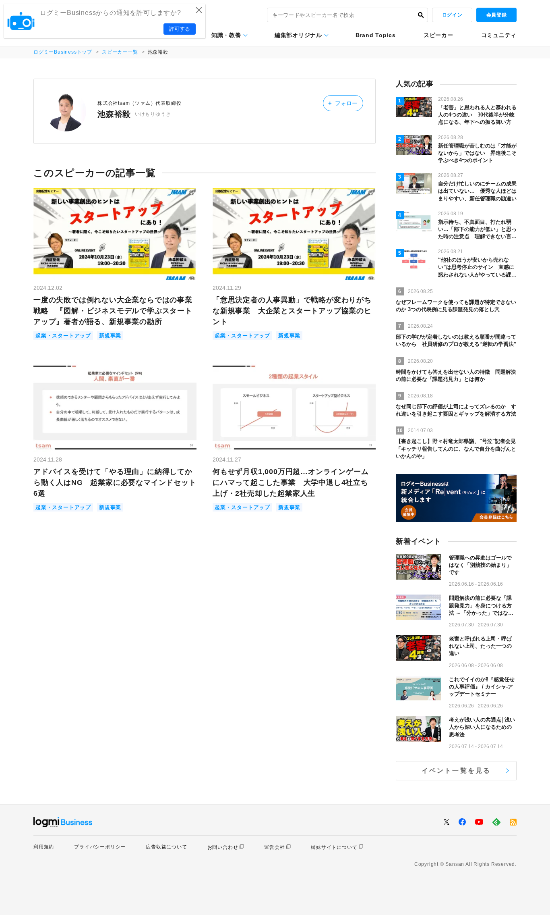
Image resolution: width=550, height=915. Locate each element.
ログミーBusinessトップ (62, 52)
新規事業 (110, 336)
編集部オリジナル (298, 35)
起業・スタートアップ (63, 336)
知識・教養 (226, 35)
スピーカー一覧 (120, 52)
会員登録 (496, 15)
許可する (179, 29)
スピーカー (438, 35)
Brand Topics (375, 35)
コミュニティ (499, 35)
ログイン (452, 15)
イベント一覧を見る (456, 770)
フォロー (343, 103)
